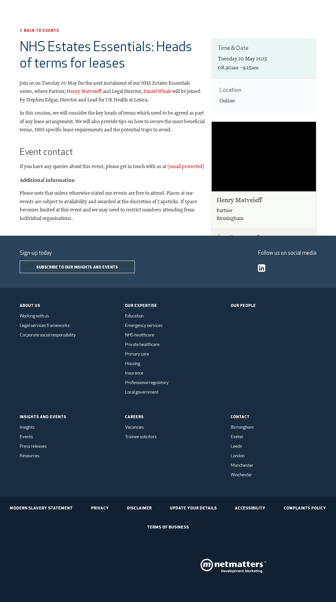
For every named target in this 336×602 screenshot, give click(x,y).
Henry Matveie (82, 91)
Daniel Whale (157, 91)
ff (100, 91)
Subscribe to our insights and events (77, 266)
